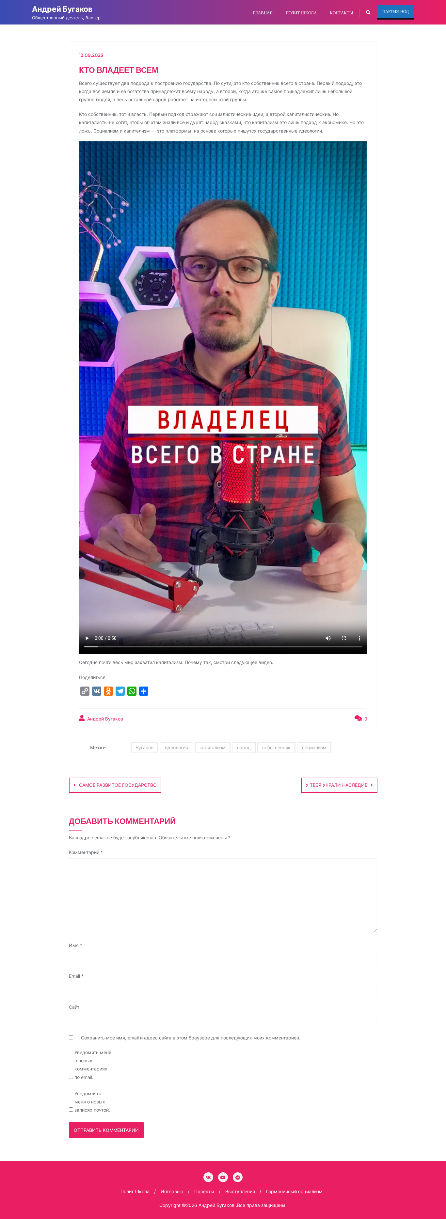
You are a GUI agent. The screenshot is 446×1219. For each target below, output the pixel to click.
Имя (75, 945)
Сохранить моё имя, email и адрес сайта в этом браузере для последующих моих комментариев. (190, 1037)
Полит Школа (135, 1191)
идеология (176, 747)
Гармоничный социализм (294, 1191)
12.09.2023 (91, 55)
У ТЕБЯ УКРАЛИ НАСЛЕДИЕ (336, 785)
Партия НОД (395, 11)
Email (76, 976)
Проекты (204, 1191)
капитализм (212, 747)
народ (244, 747)
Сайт (74, 1007)
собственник (276, 747)
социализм (314, 747)
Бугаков (144, 747)
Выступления (240, 1191)
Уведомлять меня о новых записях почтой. (92, 1102)
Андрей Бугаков (104, 718)
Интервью (172, 1191)
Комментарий (86, 852)
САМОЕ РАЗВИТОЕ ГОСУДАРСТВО (118, 785)
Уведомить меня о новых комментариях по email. (92, 1065)
